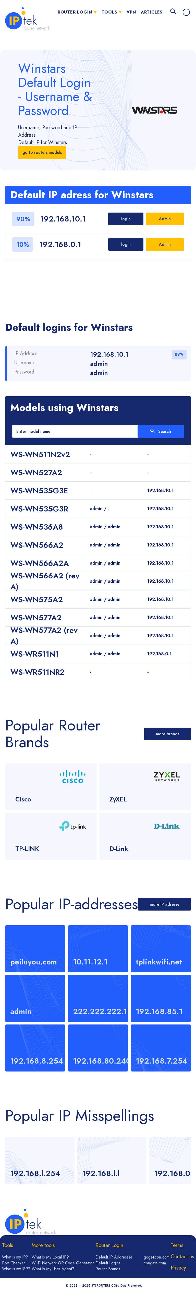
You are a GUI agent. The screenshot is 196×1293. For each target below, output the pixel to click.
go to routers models (42, 152)
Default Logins (107, 1263)
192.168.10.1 (63, 218)
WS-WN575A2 (36, 599)
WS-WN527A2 (36, 472)
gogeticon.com (156, 1257)
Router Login (75, 12)
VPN (131, 12)
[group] (40, 1160)
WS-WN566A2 (36, 545)
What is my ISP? (16, 1269)
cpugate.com (155, 1263)
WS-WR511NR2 (37, 672)
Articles (152, 12)
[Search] (173, 12)
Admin (165, 219)
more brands (167, 734)
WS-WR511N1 (34, 653)
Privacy (178, 1268)
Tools (109, 12)
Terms (177, 1245)
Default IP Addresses (114, 1257)
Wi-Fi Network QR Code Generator (63, 1263)
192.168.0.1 (60, 244)
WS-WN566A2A (39, 563)
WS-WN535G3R (39, 508)
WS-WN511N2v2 (40, 454)
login (126, 219)
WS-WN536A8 (36, 526)
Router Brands (107, 1269)
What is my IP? (15, 1257)
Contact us (182, 1256)
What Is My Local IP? (50, 1257)
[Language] (186, 12)
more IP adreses (164, 904)
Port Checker (13, 1263)
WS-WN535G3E (39, 490)
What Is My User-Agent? (53, 1269)
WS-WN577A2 (36, 617)
